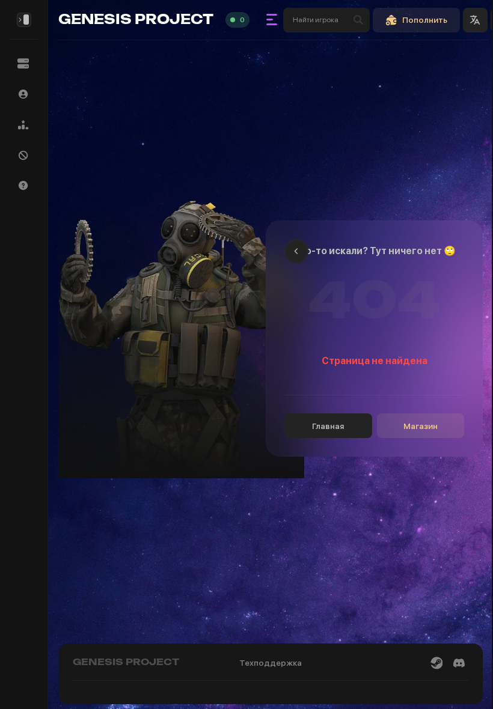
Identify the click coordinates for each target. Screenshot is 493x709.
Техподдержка (270, 663)
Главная (328, 426)
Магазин (420, 426)
